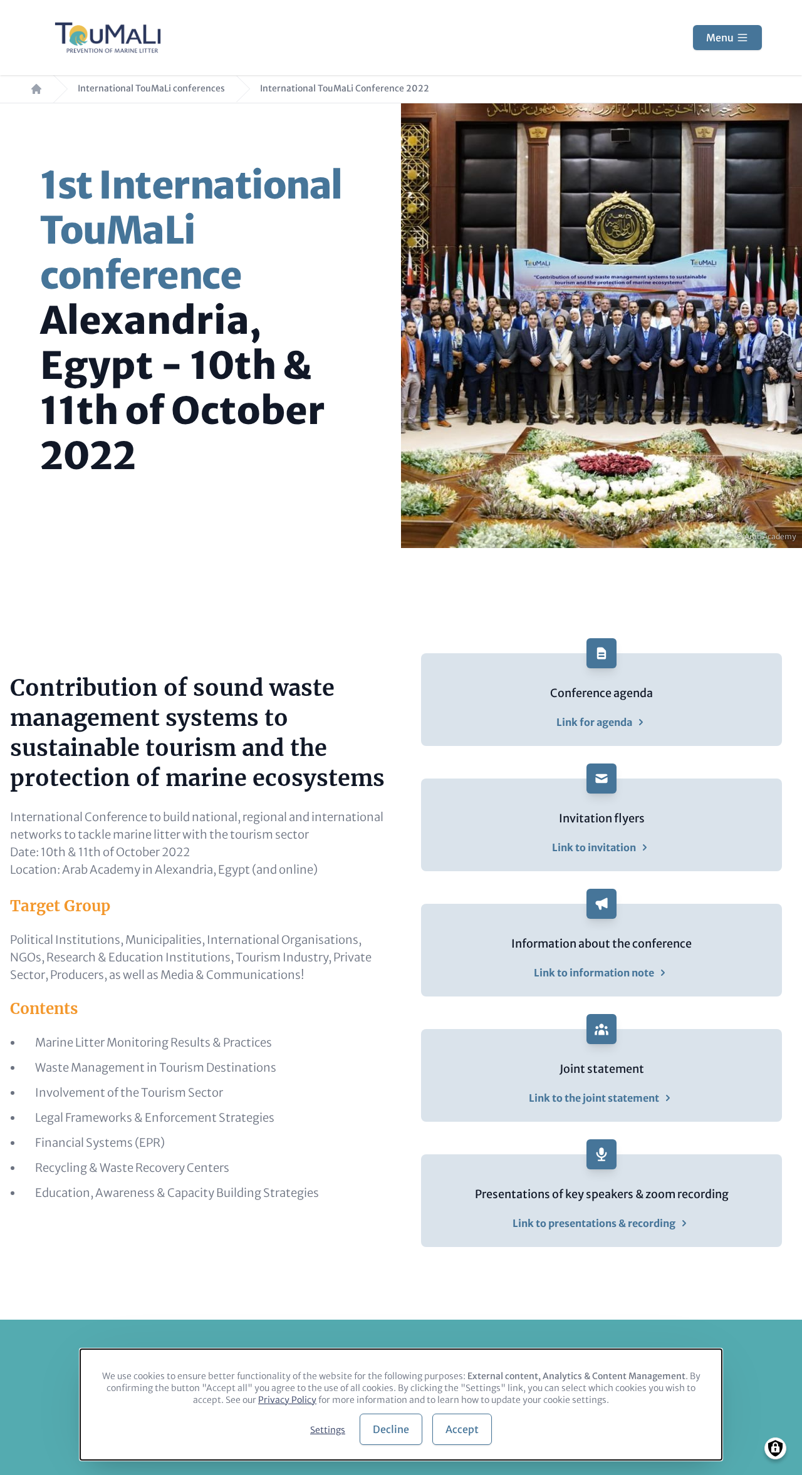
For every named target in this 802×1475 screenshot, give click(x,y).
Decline (391, 1429)
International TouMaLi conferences (151, 88)
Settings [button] (327, 1430)
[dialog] (401, 1404)
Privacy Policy (287, 1399)
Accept (462, 1429)
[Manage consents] (775, 1448)
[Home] (107, 38)
